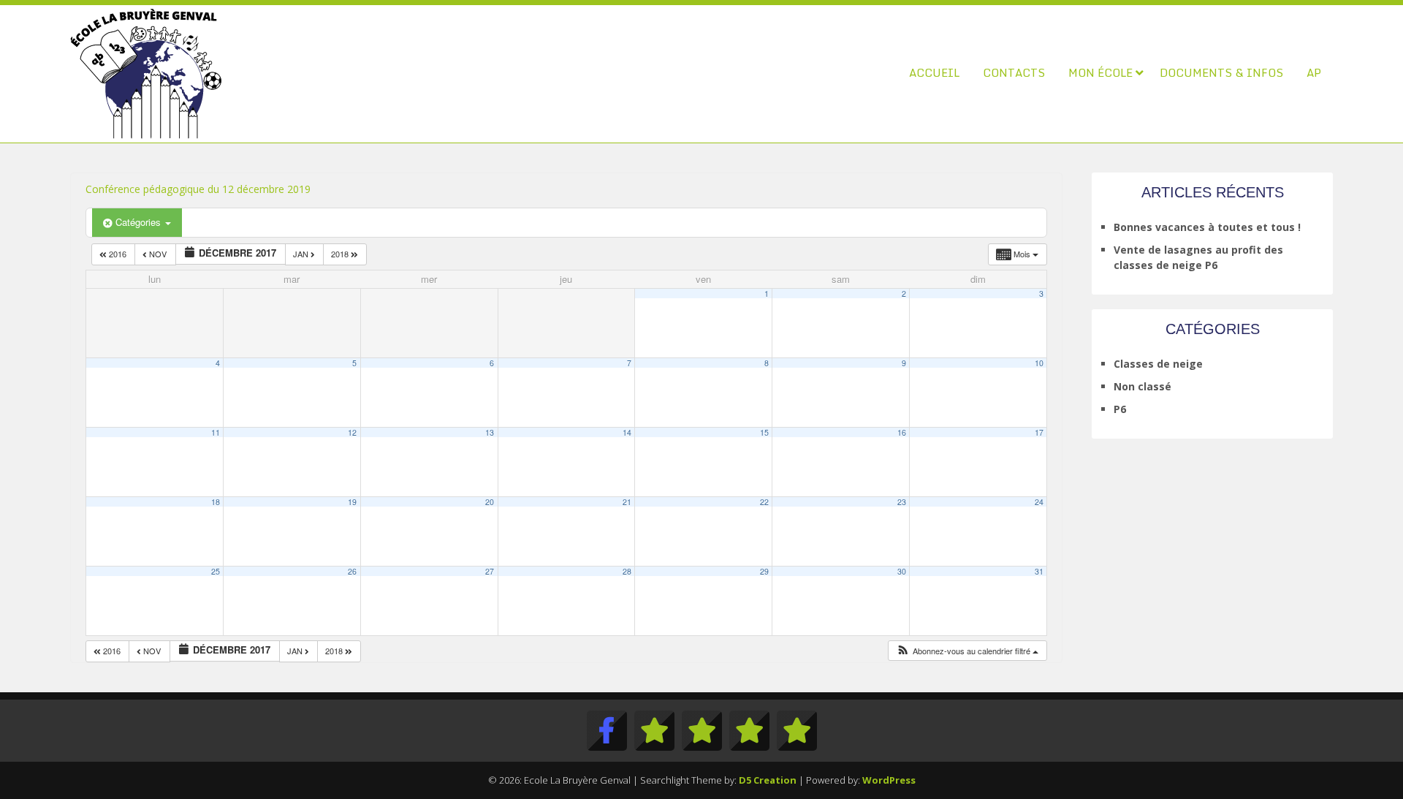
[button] (967, 651)
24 (1039, 501)
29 (764, 571)
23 (901, 501)
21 (627, 501)
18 (215, 501)
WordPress (889, 780)
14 (627, 432)
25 (215, 571)
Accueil (934, 72)
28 (627, 571)
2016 (118, 254)
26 (352, 571)
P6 (1120, 409)
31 (1039, 571)
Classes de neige (1158, 364)
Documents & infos (1221, 72)
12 (352, 432)
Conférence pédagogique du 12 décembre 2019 (198, 189)
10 (1039, 362)
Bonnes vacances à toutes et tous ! (1207, 227)
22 (764, 501)
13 (489, 432)
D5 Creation (767, 780)
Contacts (1014, 72)
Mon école (1100, 72)
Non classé (1142, 386)
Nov (158, 254)
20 (489, 501)
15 (764, 432)
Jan (302, 254)
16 (901, 432)
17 (1039, 432)
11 (215, 432)
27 (489, 571)
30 (901, 571)
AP (1314, 72)
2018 (341, 254)
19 (352, 501)
